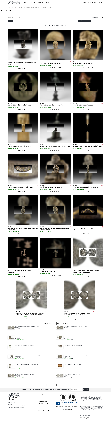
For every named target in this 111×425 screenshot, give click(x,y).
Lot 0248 (10, 144)
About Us (44, 394)
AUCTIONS (25, 2)
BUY (31, 2)
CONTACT (41, 2)
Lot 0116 (42, 61)
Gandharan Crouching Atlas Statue (51, 187)
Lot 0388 (10, 226)
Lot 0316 (75, 144)
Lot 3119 (18, 311)
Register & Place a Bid (83, 418)
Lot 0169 (42, 103)
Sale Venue (43, 408)
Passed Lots (6, 10)
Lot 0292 (42, 144)
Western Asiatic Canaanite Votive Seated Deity (55, 146)
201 (60, 323)
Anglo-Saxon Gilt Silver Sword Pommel (85, 229)
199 (55, 323)
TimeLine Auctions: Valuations (43, 399)
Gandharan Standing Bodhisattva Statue (86, 187)
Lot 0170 (75, 103)
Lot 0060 (10, 60)
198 (53, 323)
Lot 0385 (42, 185)
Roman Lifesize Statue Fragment (83, 105)
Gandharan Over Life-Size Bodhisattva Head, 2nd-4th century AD (54, 228)
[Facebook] (9, 398)
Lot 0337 (10, 185)
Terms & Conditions (43, 403)
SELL (35, 2)
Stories (48, 2)
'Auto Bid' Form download (43, 410)
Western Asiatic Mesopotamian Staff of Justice (87, 146)
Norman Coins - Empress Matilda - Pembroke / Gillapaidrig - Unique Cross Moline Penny (30, 313)
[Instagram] (13, 398)
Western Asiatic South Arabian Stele (19, 146)
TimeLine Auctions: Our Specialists (43, 396)
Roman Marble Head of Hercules (83, 63)
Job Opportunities (44, 405)
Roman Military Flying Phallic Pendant (19, 105)
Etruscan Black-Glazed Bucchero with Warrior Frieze (22, 63)
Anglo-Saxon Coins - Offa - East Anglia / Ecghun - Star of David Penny (86, 271)
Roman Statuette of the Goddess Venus (52, 105)
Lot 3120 (66, 311)
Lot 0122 (10, 103)
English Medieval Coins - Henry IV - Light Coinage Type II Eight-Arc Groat (77, 313)
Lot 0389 (42, 226)
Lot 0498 (42, 269)
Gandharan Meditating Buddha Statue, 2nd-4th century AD (23, 228)
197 (50, 323)
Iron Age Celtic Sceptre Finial (49, 271)
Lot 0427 (75, 227)
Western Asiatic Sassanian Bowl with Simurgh (22, 187)
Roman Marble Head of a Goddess (51, 63)
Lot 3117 (74, 268)
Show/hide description (84, 20)
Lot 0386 (75, 185)
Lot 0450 (10, 268)
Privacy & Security (43, 401)
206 (63, 323)
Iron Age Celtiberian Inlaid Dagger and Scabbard (20, 271)
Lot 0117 (74, 61)
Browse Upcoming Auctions (84, 417)
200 (58, 323)
